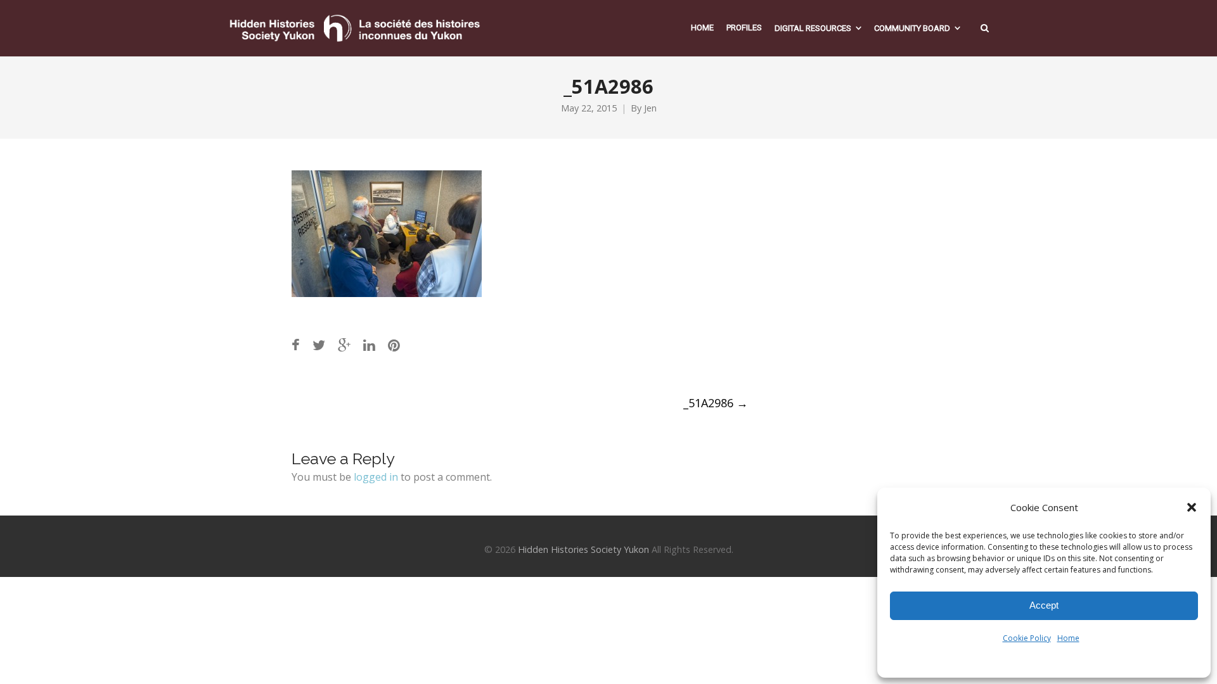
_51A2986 (715, 402)
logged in (376, 477)
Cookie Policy (1027, 638)
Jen (650, 108)
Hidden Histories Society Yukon (583, 549)
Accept (1044, 605)
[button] (1191, 507)
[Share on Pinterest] (394, 345)
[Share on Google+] (344, 345)
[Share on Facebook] (296, 345)
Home (1068, 638)
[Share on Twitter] (318, 345)
